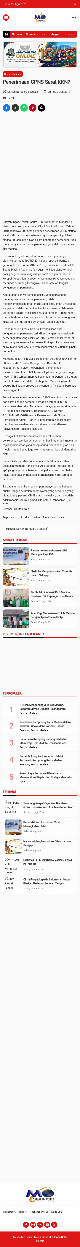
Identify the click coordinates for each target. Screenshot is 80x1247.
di (21, 517)
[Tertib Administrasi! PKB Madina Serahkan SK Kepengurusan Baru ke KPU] (16, 598)
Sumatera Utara (35, 34)
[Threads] (40, 1225)
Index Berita (9, 1211)
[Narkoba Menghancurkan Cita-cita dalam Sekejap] (16, 577)
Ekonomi (69, 34)
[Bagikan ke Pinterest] (32, 108)
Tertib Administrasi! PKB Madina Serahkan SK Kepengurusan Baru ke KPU (52, 596)
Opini (22, 781)
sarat (62, 517)
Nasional (17, 34)
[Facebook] (26, 1225)
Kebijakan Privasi (39, 1211)
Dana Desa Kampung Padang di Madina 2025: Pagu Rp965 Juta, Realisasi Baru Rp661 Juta (43, 743)
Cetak (11, 98)
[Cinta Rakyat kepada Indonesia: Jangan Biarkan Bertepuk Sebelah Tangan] (13, 884)
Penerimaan (49, 517)
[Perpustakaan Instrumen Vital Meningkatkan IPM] (16, 556)
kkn (27, 517)
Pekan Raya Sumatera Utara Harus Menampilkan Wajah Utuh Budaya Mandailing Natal (46, 777)
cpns (14, 517)
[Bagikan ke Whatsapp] (24, 108)
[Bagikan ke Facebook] (6, 108)
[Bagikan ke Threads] (41, 108)
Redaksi (22, 1211)
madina (36, 517)
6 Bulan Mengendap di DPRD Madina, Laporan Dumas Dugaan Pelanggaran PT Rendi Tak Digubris (44, 708)
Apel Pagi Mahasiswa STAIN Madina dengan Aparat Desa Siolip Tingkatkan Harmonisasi (53, 617)
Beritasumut (21, 509)
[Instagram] (33, 1225)
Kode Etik (56, 1211)
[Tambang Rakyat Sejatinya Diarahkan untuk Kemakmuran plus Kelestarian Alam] (13, 808)
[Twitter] (54, 1225)
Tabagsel (54, 34)
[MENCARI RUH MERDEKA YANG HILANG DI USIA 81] (13, 865)
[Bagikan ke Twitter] (15, 108)
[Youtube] (47, 1225)
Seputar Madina (12, 73)
